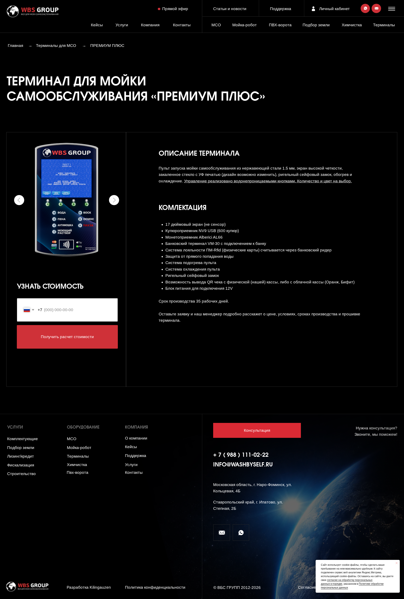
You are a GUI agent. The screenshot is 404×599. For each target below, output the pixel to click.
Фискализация (20, 465)
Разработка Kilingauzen (89, 587)
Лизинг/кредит (20, 456)
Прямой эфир (175, 9)
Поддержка (280, 9)
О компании (136, 438)
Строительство (21, 473)
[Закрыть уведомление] (397, 563)
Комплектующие (22, 439)
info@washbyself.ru (243, 465)
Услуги (122, 25)
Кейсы (97, 25)
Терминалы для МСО (56, 45)
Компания (150, 25)
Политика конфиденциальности (155, 587)
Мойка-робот (244, 25)
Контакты (182, 25)
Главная (15, 45)
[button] (392, 8)
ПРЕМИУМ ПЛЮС (107, 45)
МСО (216, 25)
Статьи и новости (229, 9)
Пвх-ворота (77, 472)
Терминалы (384, 25)
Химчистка (352, 25)
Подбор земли (20, 447)
